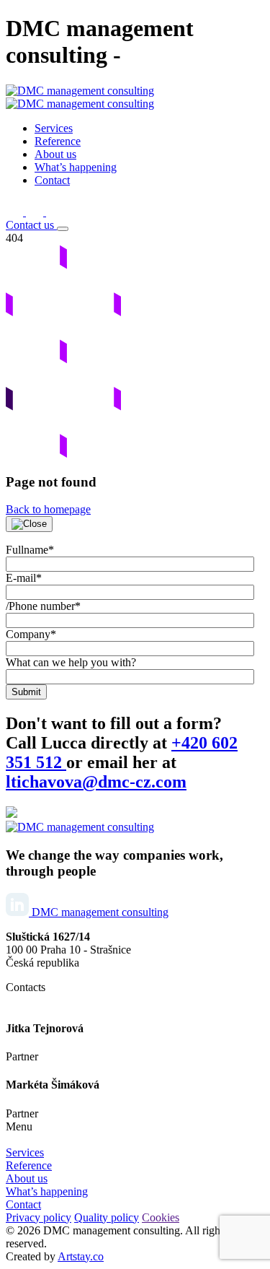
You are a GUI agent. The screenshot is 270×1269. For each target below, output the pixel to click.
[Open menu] (62, 229)
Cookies (160, 1217)
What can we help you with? (71, 662)
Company (31, 634)
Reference (29, 1165)
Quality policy (106, 1217)
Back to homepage (48, 509)
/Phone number (43, 606)
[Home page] (80, 97)
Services (25, 1152)
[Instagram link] (36, 212)
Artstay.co (81, 1256)
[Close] (29, 524)
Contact (23, 1204)
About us (27, 1178)
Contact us (31, 225)
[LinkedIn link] (54, 212)
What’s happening (47, 1191)
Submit (26, 691)
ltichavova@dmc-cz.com (96, 781)
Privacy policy (38, 1217)
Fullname (30, 550)
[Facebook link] (16, 212)
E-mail (24, 578)
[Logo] (80, 827)
